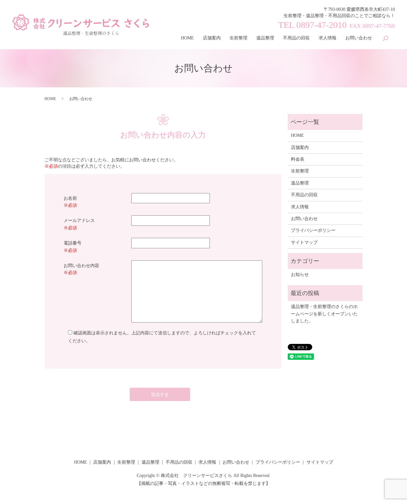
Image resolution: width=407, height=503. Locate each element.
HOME (187, 38)
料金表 (297, 159)
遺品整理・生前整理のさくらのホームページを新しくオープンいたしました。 (324, 313)
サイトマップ (304, 242)
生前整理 (238, 38)
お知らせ (300, 274)
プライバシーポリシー (313, 230)
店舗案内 (212, 38)
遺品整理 (265, 38)
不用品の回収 (296, 38)
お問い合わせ (358, 38)
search (385, 38)
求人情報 (327, 38)
